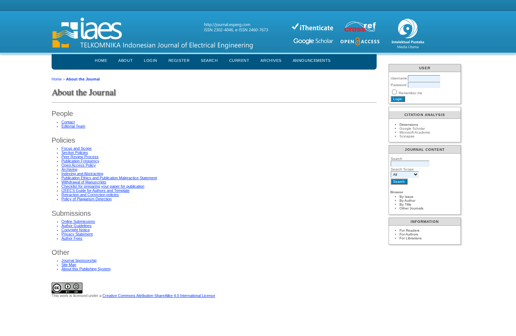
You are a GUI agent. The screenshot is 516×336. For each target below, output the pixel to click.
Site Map (68, 265)
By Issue (406, 197)
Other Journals (411, 208)
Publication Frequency (80, 161)
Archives (270, 60)
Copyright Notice (75, 230)
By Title (405, 204)
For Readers (409, 230)
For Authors (408, 234)
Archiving (69, 169)
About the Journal (83, 79)
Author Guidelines (76, 226)
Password (398, 85)
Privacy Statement (77, 234)
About (125, 60)
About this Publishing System (86, 269)
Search (209, 60)
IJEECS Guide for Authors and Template (95, 190)
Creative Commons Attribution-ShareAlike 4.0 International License (158, 295)
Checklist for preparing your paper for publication (102, 186)
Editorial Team (73, 126)
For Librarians (410, 238)
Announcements (312, 60)
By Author (407, 200)
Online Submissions (78, 221)
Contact (68, 122)
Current (239, 60)
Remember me (410, 93)
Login (150, 60)
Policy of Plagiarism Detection (86, 199)
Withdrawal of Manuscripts (83, 182)
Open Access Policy (78, 165)
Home (101, 60)
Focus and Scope (76, 148)
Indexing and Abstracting (82, 174)
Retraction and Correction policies (90, 195)
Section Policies (74, 152)
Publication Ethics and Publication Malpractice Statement (109, 178)
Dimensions (408, 125)
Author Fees (71, 238)
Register (179, 60)
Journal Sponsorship (79, 260)
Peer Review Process (80, 157)
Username (399, 78)
